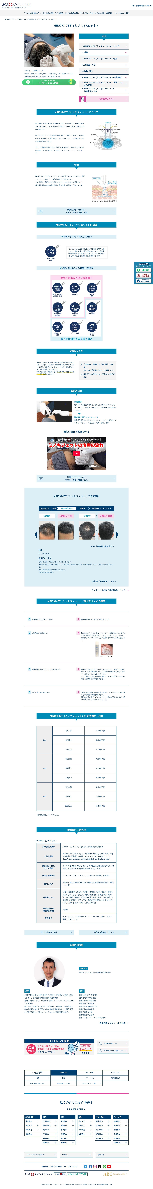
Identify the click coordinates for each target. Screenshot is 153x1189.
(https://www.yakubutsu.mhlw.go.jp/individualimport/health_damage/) (86, 859)
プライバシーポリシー (58, 1166)
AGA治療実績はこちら (110, 1043)
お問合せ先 (101, 1155)
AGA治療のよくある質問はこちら (113, 1050)
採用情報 (45, 1166)
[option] (76, 542)
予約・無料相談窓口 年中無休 (141, 6)
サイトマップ (73, 1166)
